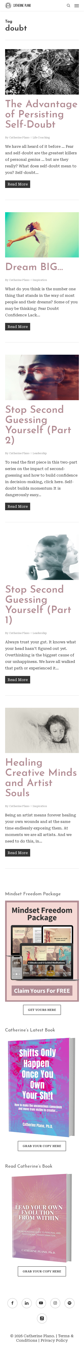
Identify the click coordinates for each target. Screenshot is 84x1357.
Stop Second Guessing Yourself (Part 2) (38, 425)
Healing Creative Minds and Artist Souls (41, 778)
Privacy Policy (54, 1340)
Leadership (40, 453)
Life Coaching (41, 137)
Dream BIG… (34, 267)
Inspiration (40, 280)
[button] (76, 5)
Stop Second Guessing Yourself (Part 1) (38, 605)
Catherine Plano (19, 137)
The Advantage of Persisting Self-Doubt (41, 114)
